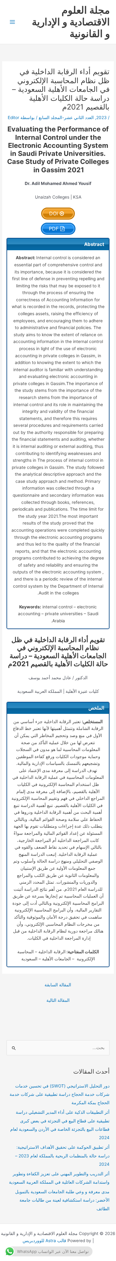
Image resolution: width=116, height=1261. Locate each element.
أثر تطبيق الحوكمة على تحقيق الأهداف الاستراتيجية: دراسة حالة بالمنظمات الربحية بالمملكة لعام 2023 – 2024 (62, 1156)
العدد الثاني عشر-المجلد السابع (66, 117)
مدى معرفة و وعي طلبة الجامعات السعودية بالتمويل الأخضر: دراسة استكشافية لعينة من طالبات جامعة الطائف (62, 1200)
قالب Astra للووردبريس (44, 1240)
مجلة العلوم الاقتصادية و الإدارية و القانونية (71, 22)
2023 (101, 117)
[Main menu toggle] (12, 22)
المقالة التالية (58, 1000)
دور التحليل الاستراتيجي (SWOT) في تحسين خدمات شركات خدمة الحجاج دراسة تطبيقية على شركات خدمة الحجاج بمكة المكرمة (60, 1094)
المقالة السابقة (58, 984)
